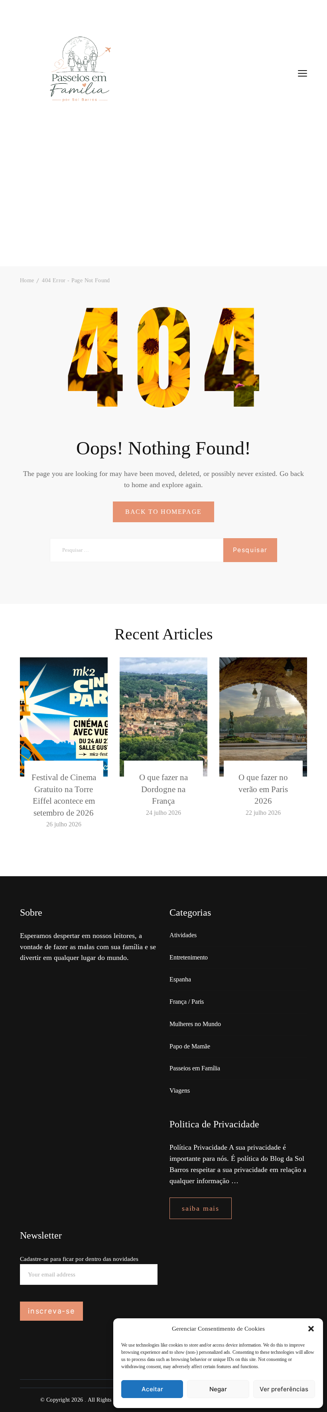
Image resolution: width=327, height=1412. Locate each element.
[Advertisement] (163, 206)
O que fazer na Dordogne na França (163, 789)
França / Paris (186, 1001)
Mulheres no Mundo (195, 1024)
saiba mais (200, 1208)
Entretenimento (188, 957)
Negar (218, 1389)
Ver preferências (284, 1389)
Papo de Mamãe (189, 1046)
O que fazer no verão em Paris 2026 (263, 789)
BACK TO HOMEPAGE (163, 511)
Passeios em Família (194, 1068)
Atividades (183, 935)
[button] (311, 1329)
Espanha (180, 979)
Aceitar (152, 1389)
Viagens (179, 1090)
